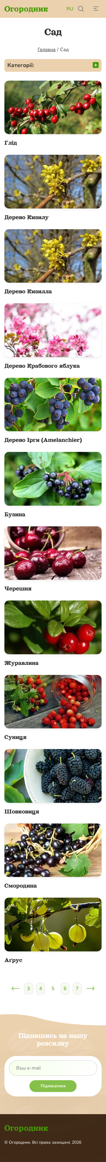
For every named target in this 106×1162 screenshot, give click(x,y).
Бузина (14, 514)
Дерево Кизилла (28, 291)
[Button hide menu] (96, 9)
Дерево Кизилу (26, 217)
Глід (10, 142)
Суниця (15, 737)
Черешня (18, 588)
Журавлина (21, 663)
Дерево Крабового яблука (42, 365)
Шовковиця (21, 811)
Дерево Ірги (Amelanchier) (43, 440)
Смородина (20, 885)
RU (70, 9)
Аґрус (13, 960)
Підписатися (53, 1086)
